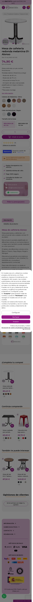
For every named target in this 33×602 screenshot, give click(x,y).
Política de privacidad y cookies (20, 326)
